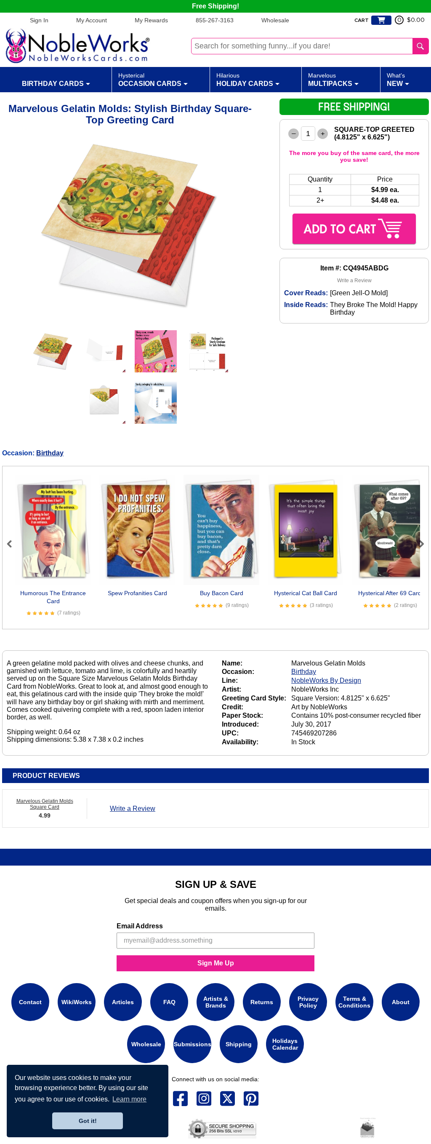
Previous (13, 544)
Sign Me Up (215, 963)
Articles (123, 1002)
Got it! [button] (88, 1120)
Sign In (39, 20)
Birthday (50, 453)
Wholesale (275, 20)
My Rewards (151, 20)
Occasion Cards (149, 79)
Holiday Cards (244, 79)
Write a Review (354, 280)
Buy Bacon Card (221, 593)
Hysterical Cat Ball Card (305, 593)
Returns (261, 1002)
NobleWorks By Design (326, 680)
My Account (91, 20)
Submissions (192, 1044)
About (401, 1002)
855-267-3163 (215, 20)
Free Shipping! (215, 6)
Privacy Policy (308, 1002)
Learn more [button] (129, 1099)
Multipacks (330, 79)
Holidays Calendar (285, 1044)
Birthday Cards (53, 83)
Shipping (239, 1044)
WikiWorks (76, 1002)
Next (418, 544)
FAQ (169, 1002)
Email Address (140, 926)
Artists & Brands (215, 1002)
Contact (30, 1002)
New (396, 79)
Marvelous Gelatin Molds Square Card (44, 804)
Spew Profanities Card (137, 593)
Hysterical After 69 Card (389, 593)
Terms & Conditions (354, 1002)
